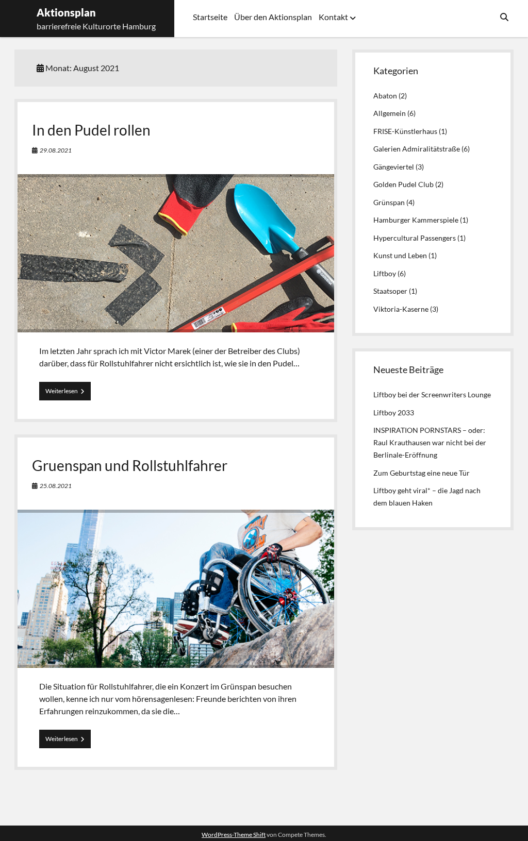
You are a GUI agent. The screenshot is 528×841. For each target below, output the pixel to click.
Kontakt (333, 17)
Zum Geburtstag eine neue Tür (421, 472)
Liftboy (384, 273)
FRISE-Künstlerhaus (405, 131)
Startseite (210, 17)
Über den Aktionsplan (273, 17)
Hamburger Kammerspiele (415, 219)
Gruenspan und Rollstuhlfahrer (129, 465)
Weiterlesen (68, 393)
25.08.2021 (56, 486)
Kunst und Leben (400, 255)
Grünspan (389, 202)
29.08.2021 (56, 150)
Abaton (385, 95)
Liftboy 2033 (393, 412)
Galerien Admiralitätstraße (416, 148)
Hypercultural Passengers (414, 237)
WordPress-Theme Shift (234, 834)
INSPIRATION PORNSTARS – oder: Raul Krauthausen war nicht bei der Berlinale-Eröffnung (429, 442)
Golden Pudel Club (403, 184)
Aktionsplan (66, 12)
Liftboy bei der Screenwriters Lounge (432, 394)
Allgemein (389, 113)
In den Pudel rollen (91, 130)
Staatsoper (390, 291)
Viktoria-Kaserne (400, 309)
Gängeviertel (393, 166)
